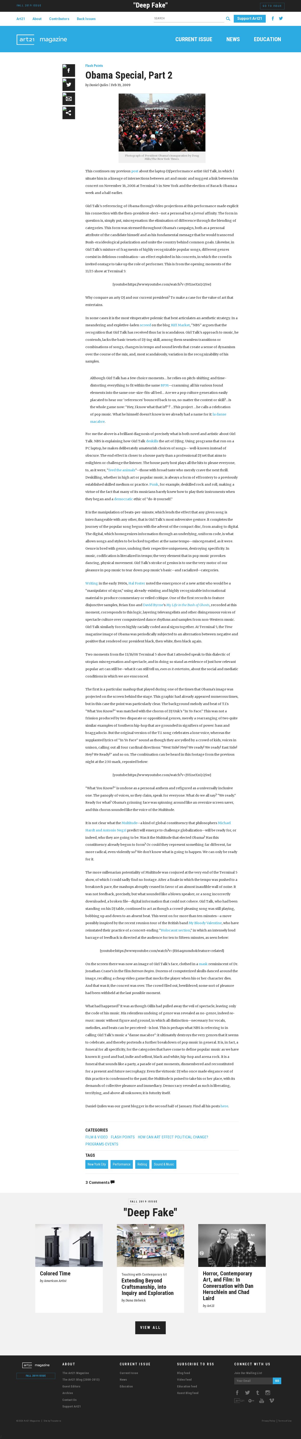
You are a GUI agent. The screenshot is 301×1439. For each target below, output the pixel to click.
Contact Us (69, 1400)
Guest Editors (71, 1386)
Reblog (142, 1164)
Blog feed (183, 1373)
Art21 (20, 19)
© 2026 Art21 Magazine (28, 1421)
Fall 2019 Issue (144, 1201)
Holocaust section (175, 930)
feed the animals (121, 470)
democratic (123, 499)
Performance (122, 1164)
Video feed (184, 1379)
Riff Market (180, 325)
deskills (152, 441)
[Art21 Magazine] (41, 34)
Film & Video (96, 1137)
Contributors (59, 19)
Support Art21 (249, 18)
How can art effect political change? (173, 1137)
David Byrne (153, 605)
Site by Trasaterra (52, 1421)
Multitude (129, 823)
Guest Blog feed (187, 1393)
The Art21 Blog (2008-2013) (80, 1379)
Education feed (187, 1386)
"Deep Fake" (150, 5)
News (233, 40)
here (224, 1106)
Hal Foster (136, 583)
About (37, 19)
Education (267, 40)
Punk (153, 484)
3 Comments (98, 1182)
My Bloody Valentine (205, 923)
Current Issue (193, 40)
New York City (97, 1164)
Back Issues (86, 19)
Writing (91, 583)
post (134, 171)
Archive (67, 1393)
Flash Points (94, 66)
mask (203, 964)
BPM (164, 385)
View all (150, 1327)
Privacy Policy (268, 1421)
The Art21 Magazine (75, 1373)
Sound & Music (164, 1164)
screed (145, 325)
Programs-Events (101, 1144)
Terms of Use (285, 1421)
